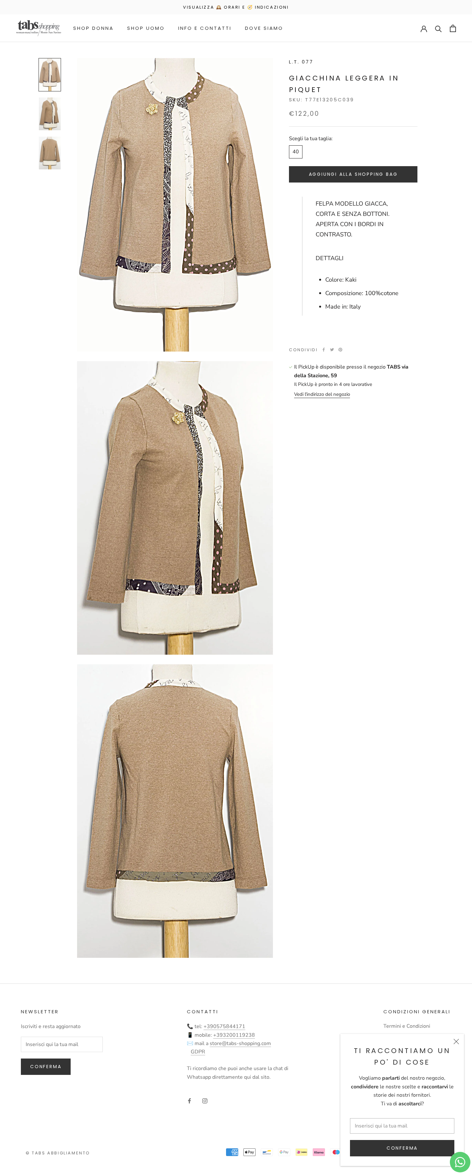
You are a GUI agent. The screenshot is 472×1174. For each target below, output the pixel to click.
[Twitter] (332, 350)
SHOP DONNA (93, 28)
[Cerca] (438, 28)
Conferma (402, 1148)
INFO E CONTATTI (205, 28)
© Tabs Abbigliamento (58, 1153)
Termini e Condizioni (406, 1026)
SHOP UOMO (146, 28)
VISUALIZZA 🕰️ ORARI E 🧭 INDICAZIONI (236, 7)
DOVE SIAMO (264, 28)
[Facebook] (324, 350)
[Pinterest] (340, 350)
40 (296, 151)
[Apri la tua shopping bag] (453, 28)
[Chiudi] (456, 1041)
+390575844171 (224, 1026)
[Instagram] (204, 1100)
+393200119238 (234, 1035)
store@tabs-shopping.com (240, 1043)
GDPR (198, 1051)
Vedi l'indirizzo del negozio (322, 394)
